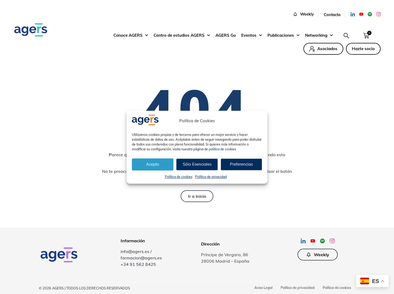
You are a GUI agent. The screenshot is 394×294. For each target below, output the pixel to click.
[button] (305, 14)
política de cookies (222, 149)
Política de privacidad (211, 176)
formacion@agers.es (141, 257)
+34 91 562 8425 (138, 264)
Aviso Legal (263, 287)
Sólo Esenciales (197, 164)
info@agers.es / (136, 251)
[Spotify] (370, 14)
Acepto (152, 164)
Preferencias (241, 164)
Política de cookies (178, 176)
